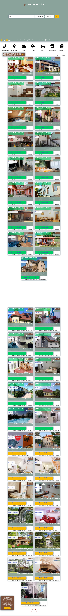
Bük (9, 112)
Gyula (36, 62)
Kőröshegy (38, 537)
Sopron (37, 186)
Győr (36, 162)
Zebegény (38, 312)
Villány (37, 337)
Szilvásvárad (38, 236)
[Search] (57, 16)
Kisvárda (24, 261)
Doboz (10, 87)
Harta (36, 387)
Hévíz (10, 362)
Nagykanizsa (11, 162)
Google (7, 599)
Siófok (10, 412)
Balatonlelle (38, 512)
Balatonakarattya (13, 512)
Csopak (37, 437)
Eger (9, 186)
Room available (16, 77)
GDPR (11, 605)
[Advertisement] (34, 294)
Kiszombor (38, 487)
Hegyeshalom (39, 612)
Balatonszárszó (12, 211)
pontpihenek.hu (34, 4)
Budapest (11, 62)
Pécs (36, 137)
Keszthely (11, 312)
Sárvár (10, 337)
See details (16, 453)
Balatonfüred (38, 87)
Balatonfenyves (12, 562)
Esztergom (38, 362)
